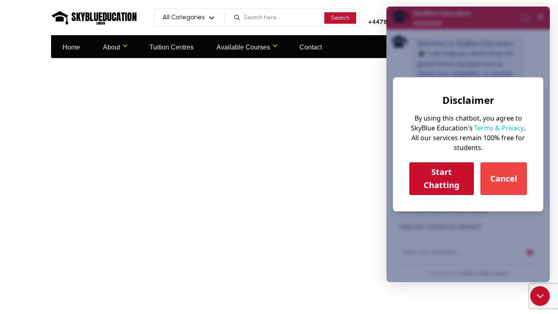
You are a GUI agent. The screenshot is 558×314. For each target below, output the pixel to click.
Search (340, 17)
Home (71, 47)
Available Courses (243, 47)
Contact (310, 47)
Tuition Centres (172, 47)
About (111, 47)
